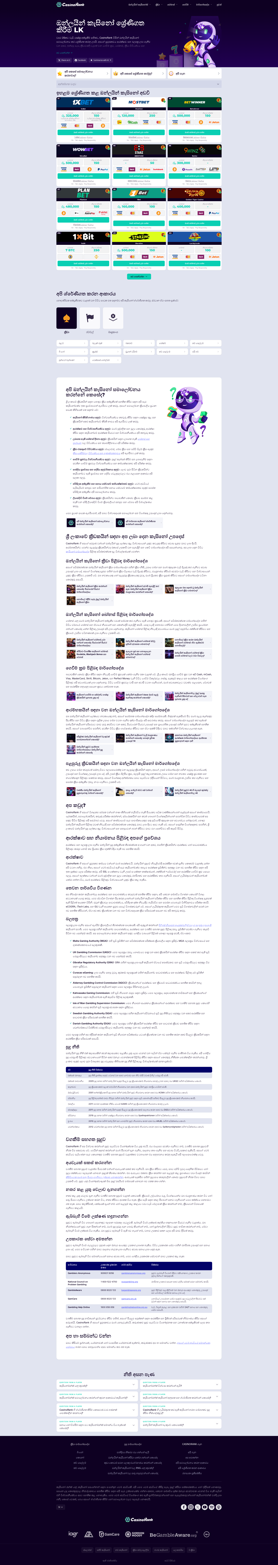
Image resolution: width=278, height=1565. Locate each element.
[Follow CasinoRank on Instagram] (191, 1507)
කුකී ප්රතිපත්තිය (110, 1560)
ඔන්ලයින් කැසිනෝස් (138, 4)
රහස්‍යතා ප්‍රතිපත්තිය (192, 1473)
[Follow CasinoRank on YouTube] (205, 1507)
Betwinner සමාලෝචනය (194, 137)
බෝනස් (171, 4)
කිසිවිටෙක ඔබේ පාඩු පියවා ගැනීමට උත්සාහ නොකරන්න (94, 1177)
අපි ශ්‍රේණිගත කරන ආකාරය (192, 1468)
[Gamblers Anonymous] (88, 1534)
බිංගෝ (80, 1452)
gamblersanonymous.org (133, 1273)
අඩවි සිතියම (170, 1560)
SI (59, 1507)
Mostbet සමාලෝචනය (139, 137)
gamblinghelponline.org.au (134, 1307)
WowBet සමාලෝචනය (83, 180)
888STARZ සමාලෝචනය (139, 180)
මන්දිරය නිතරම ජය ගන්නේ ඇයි (133, 1452)
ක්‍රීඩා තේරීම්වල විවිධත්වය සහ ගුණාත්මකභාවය (96, 453)
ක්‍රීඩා (158, 4)
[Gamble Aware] (174, 1534)
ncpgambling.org (129, 1281)
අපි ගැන (192, 1452)
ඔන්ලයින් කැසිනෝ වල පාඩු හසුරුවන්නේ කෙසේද (133, 1473)
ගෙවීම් (185, 4)
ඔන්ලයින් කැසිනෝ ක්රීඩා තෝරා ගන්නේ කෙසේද (133, 1457)
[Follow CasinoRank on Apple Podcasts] (219, 1507)
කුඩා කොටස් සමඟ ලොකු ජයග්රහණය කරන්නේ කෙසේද (133, 1462)
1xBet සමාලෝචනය (83, 137)
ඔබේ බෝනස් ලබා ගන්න (83, 132)
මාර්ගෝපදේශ (202, 4)
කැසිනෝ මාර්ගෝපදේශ (77, 551)
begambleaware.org (131, 1290)
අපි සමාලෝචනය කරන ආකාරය (192, 1462)
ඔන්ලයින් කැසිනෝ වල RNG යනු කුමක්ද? (133, 1468)
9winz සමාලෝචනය (194, 180)
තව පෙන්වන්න (137, 276)
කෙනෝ (80, 1457)
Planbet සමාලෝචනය (83, 224)
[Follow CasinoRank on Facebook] (184, 1507)
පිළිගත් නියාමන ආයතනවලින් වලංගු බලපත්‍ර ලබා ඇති (185, 925)
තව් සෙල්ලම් (80, 1462)
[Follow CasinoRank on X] (198, 1507)
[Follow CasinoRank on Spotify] (212, 1507)
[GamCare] (109, 1534)
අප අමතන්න (192, 1457)
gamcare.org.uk (129, 1298)
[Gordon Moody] (134, 1534)
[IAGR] (73, 1534)
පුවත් (219, 4)
